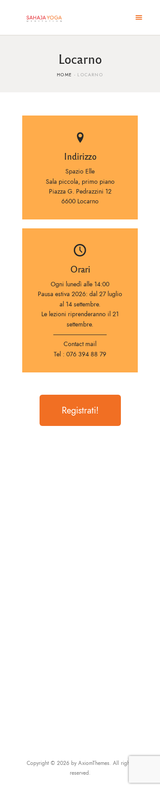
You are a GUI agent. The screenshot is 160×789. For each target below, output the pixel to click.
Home (64, 75)
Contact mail (80, 344)
